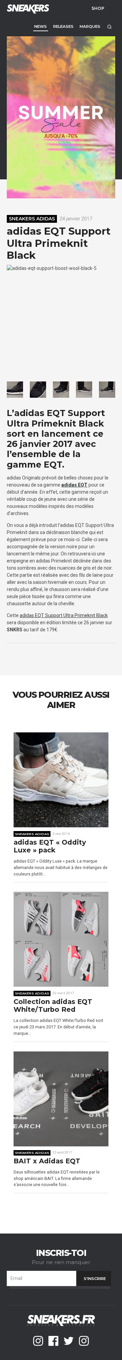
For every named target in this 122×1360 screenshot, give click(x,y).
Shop (98, 8)
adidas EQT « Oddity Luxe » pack (50, 846)
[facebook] (53, 1340)
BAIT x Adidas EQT (47, 1161)
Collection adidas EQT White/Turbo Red (53, 1006)
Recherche (109, 27)
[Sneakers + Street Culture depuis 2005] (27, 8)
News (40, 26)
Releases (63, 26)
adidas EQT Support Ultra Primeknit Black (64, 615)
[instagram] (38, 1340)
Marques (90, 26)
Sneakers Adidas (32, 219)
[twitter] (68, 1340)
